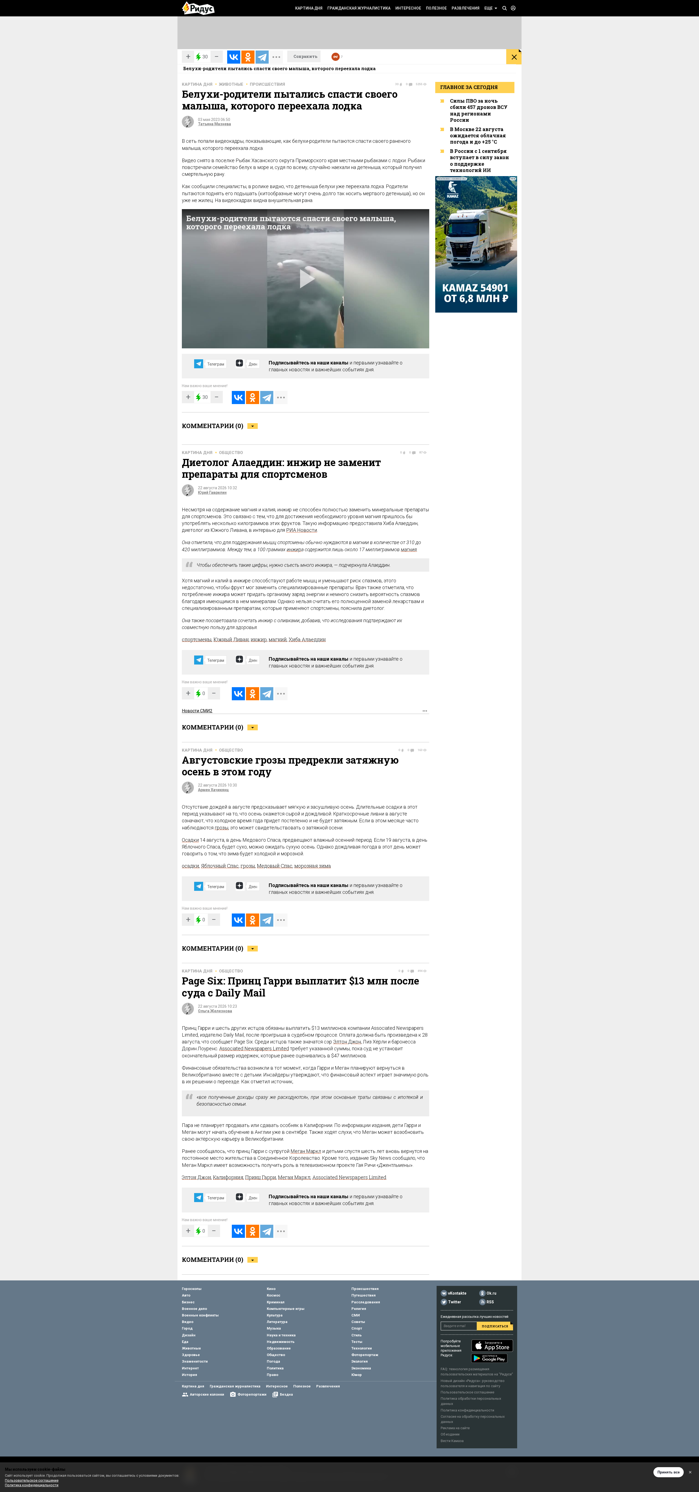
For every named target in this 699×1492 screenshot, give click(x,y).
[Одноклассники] (247, 57)
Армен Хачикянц (213, 790)
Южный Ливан (231, 639)
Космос (273, 1295)
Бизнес (188, 1302)
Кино (271, 1289)
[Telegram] (262, 57)
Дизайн (189, 1335)
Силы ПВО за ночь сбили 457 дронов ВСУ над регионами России (479, 110)
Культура (275, 1315)
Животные (231, 84)
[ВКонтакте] (233, 57)
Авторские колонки (207, 1394)
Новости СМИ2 (197, 710)
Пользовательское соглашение (467, 1392)
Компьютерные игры (285, 1309)
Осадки (190, 840)
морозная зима (312, 865)
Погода (273, 1361)
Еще (488, 8)
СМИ (355, 1315)
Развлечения (465, 8)
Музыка (274, 1328)
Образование (279, 1348)
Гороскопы (192, 1289)
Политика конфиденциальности (467, 1410)
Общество (231, 452)
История (189, 1375)
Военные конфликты (200, 1315)
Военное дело (194, 1309)
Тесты (356, 1342)
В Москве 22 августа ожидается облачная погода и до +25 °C (478, 135)
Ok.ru (491, 1293)
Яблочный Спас (220, 865)
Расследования (365, 1302)
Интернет (190, 1368)
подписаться (495, 1326)
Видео (187, 1322)
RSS (490, 1302)
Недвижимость (281, 1342)
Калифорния (228, 1177)
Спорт (356, 1328)
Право (272, 1375)
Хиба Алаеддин (307, 639)
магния (409, 549)
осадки (190, 865)
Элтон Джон (347, 1042)
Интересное (408, 8)
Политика (275, 1368)
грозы (221, 827)
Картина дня (308, 8)
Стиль (356, 1335)
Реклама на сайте (455, 1428)
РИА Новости (301, 530)
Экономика (361, 1368)
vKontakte (457, 1293)
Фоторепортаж (364, 1355)
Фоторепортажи (252, 1394)
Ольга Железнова (215, 1011)
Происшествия (267, 84)
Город (187, 1328)
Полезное (436, 8)
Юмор (356, 1375)
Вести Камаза (452, 1441)
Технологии (361, 1348)
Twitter (454, 1302)
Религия (358, 1309)
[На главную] (198, 8)
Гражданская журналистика (358, 8)
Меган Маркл (306, 1151)
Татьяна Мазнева (214, 124)
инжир (294, 549)
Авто (186, 1295)
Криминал (276, 1302)
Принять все (668, 1472)
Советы (358, 1322)
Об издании (450, 1434)
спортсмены (197, 639)
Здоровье (191, 1355)
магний (278, 639)
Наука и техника (281, 1335)
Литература (277, 1322)
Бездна (286, 1394)
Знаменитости (195, 1361)
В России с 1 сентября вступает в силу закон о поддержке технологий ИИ (479, 160)
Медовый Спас (274, 865)
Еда (185, 1342)
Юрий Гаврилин (212, 492)
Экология (359, 1361)
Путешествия (363, 1295)
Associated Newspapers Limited (254, 1048)
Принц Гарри (260, 1177)
